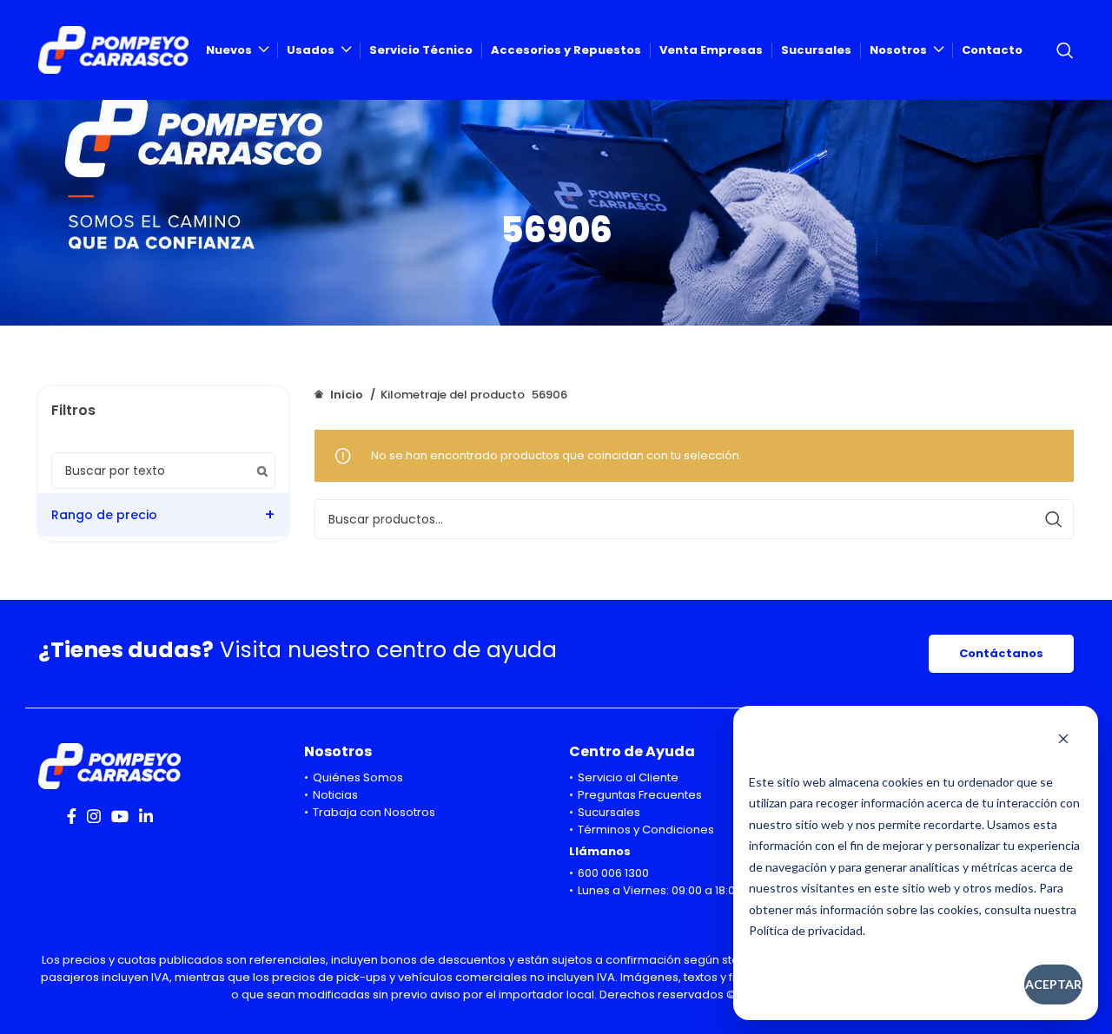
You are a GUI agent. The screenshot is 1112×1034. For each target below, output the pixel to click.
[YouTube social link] (120, 816)
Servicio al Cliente (628, 777)
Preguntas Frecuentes (640, 795)
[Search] (1065, 50)
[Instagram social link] (94, 816)
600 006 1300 (613, 873)
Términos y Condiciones (646, 829)
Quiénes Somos (358, 777)
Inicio (347, 394)
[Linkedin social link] (146, 816)
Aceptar (1053, 984)
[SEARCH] (1054, 519)
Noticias (335, 795)
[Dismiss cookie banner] (1063, 740)
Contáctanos (1001, 653)
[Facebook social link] (72, 816)
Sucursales (609, 812)
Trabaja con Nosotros (374, 812)
